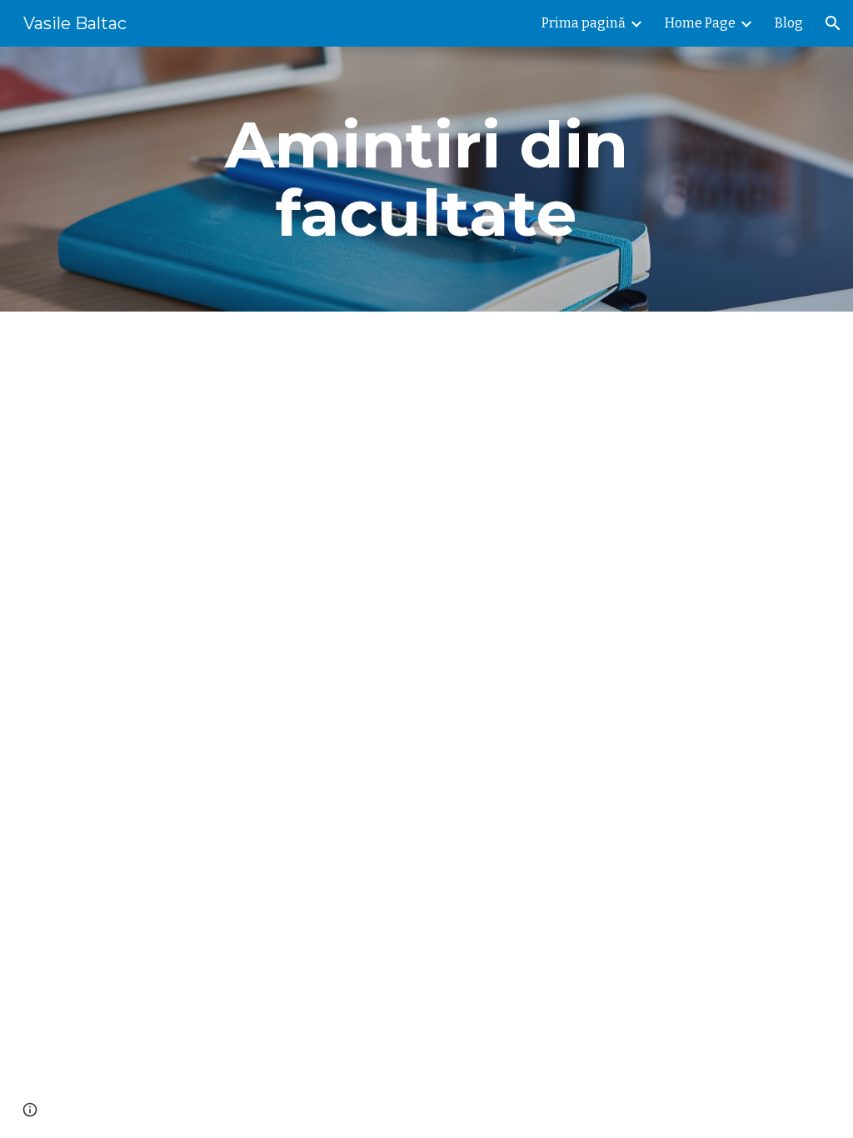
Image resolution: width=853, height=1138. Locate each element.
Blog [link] (789, 23)
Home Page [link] (700, 23)
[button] (833, 23)
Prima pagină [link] (583, 23)
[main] (426, 179)
